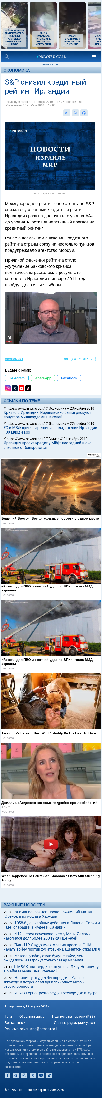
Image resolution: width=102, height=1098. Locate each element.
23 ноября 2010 (82, 408)
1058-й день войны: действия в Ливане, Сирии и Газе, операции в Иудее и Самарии (52, 925)
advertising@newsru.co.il (38, 1029)
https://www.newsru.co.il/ (26, 408)
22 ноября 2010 (82, 423)
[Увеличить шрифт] (75, 112)
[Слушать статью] (88, 112)
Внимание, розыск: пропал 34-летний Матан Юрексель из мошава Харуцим (48, 914)
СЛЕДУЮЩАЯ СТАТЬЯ (78, 359)
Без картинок (15, 1023)
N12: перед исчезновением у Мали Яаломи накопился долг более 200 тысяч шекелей (47, 936)
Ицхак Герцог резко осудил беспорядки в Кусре (55, 993)
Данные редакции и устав (74, 1023)
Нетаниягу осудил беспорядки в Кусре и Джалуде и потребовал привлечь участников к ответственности (44, 982)
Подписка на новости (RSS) (73, 1016)
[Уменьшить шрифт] (66, 112)
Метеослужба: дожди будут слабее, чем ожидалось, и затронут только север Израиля (44, 958)
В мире (54, 439)
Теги (8, 1016)
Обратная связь (32, 1016)
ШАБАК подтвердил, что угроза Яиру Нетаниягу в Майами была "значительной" (51, 969)
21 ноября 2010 (75, 439)
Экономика (17, 70)
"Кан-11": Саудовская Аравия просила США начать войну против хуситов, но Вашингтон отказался (52, 947)
